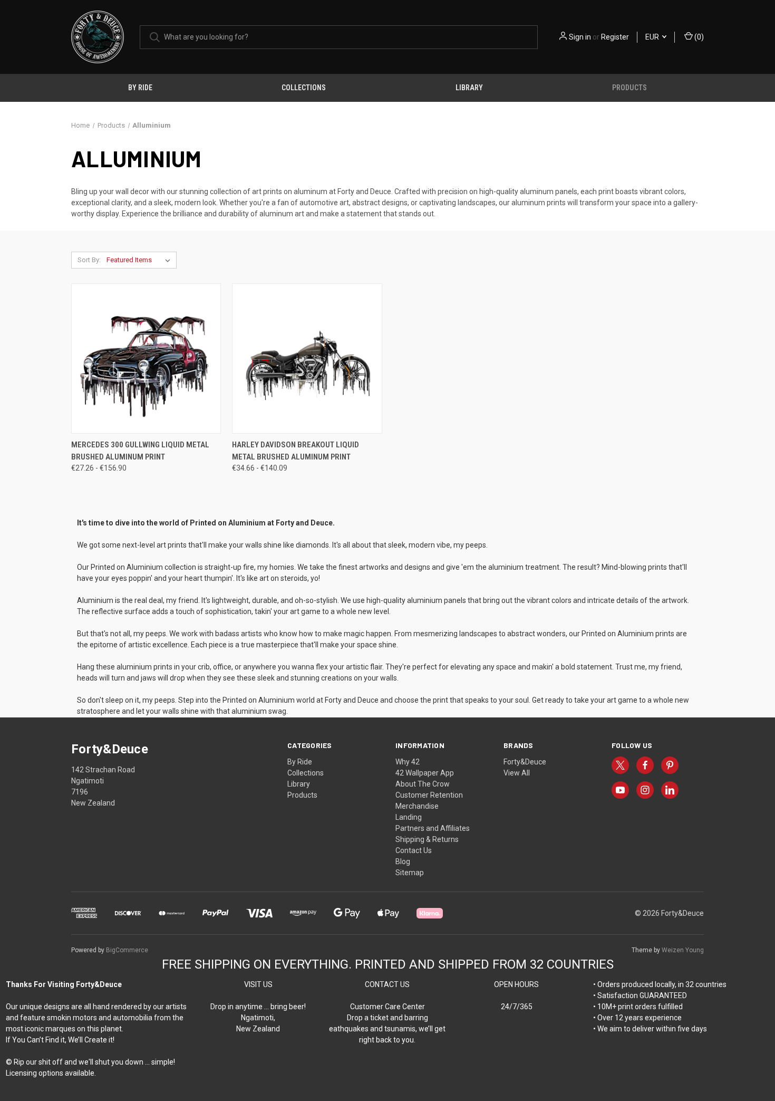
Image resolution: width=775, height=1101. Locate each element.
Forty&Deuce (524, 762)
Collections (304, 87)
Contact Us (413, 850)
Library (469, 87)
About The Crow (422, 784)
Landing (408, 817)
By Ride (140, 87)
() (698, 37)
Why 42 (407, 762)
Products (629, 87)
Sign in (580, 37)
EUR (653, 37)
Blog (402, 861)
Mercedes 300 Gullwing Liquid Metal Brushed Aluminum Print (140, 451)
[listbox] (140, 260)
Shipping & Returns (427, 839)
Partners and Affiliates (432, 828)
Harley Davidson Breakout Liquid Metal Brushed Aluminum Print (295, 451)
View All (516, 773)
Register (615, 37)
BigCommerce (127, 950)
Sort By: (89, 260)
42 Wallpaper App (424, 773)
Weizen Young (683, 950)
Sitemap (409, 872)
